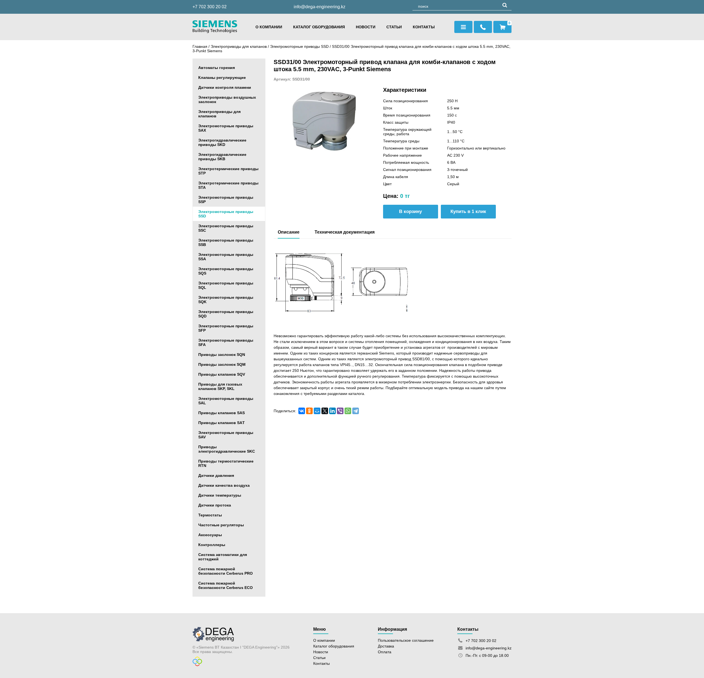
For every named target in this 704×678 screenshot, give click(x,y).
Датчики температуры (219, 495)
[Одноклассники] (309, 411)
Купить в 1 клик (468, 211)
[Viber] (340, 411)
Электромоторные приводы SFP (225, 328)
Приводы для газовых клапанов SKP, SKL (220, 386)
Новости (365, 27)
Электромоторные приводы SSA (225, 256)
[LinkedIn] (332, 411)
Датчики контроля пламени (224, 87)
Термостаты (210, 515)
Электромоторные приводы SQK (225, 299)
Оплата (384, 652)
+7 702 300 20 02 (210, 6)
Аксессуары (210, 535)
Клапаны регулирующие (222, 77)
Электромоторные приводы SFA (225, 342)
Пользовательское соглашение (406, 640)
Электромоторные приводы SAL (225, 400)
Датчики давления (216, 475)
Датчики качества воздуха (224, 485)
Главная (200, 46)
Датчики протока (214, 505)
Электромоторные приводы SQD (225, 313)
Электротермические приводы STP (228, 171)
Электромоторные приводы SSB (225, 242)
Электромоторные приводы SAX (225, 128)
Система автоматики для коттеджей (222, 556)
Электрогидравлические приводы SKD (222, 142)
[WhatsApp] (348, 411)
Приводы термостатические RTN (226, 463)
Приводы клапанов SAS (221, 413)
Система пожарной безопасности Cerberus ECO (225, 585)
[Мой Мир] (317, 411)
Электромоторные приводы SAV (225, 434)
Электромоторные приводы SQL (225, 285)
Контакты (424, 27)
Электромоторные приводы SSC (225, 228)
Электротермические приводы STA (228, 185)
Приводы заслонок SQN (221, 354)
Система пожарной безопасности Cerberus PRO (225, 571)
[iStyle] (197, 665)
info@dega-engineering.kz (319, 6)
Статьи (394, 27)
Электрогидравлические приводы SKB (222, 156)
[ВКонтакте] (301, 411)
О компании (268, 27)
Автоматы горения (216, 67)
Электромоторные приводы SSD (300, 46)
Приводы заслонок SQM (222, 364)
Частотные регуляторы (221, 525)
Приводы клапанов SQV (221, 374)
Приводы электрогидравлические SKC (226, 449)
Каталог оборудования (319, 27)
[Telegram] (355, 411)
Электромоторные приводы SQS (225, 271)
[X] (324, 411)
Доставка (386, 646)
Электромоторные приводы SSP (225, 199)
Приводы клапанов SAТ (221, 422)
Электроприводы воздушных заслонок (227, 99)
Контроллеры (211, 545)
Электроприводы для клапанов (239, 46)
